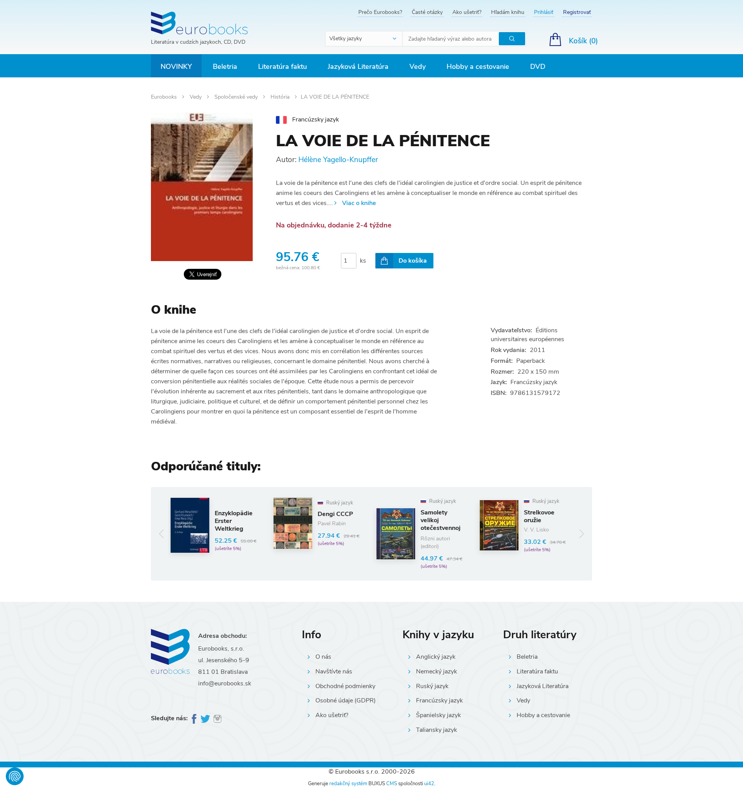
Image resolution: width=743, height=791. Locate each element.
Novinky (176, 66)
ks (363, 260)
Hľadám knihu (507, 12)
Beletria (225, 66)
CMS (391, 783)
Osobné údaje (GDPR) (345, 700)
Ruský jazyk (432, 686)
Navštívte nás (333, 671)
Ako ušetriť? (466, 12)
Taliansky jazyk (436, 730)
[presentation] (161, 533)
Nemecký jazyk (436, 671)
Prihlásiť (543, 12)
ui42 (429, 783)
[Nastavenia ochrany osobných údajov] (15, 776)
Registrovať (577, 12)
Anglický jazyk (435, 657)
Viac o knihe (359, 203)
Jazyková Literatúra (358, 66)
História (280, 97)
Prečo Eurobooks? (380, 12)
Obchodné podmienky (345, 686)
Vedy (417, 66)
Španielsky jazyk (438, 715)
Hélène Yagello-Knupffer (338, 160)
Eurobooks (164, 97)
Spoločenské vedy (236, 97)
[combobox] (364, 38)
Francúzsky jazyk (439, 700)
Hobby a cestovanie (478, 66)
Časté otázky (427, 12)
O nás (323, 657)
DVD (537, 66)
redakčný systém (348, 783)
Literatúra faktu (282, 66)
